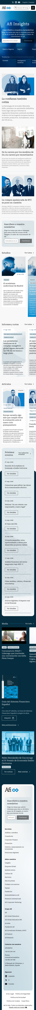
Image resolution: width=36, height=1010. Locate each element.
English (25, 2)
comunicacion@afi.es (12, 957)
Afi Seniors (8, 934)
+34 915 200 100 (10, 951)
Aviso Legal (10, 994)
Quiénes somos (10, 870)
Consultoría (9, 836)
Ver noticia (8, 772)
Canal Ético (25, 1001)
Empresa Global (10, 866)
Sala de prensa (10, 881)
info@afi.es (8, 948)
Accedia (7, 923)
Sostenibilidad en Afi (12, 895)
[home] (6, 7)
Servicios (8, 877)
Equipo (7, 888)
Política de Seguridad (22, 994)
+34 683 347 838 (10, 959)
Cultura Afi (8, 873)
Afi (6, 912)
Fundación (8, 891)
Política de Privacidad (18, 997)
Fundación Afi (9, 927)
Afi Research (9, 937)
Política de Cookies (13, 1001)
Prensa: (7, 955)
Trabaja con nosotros (12, 884)
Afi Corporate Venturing (13, 902)
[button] (32, 8)
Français (31, 2)
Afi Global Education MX (13, 919)
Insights (7, 863)
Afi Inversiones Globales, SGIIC (15, 930)
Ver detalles (11, 474)
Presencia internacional (13, 898)
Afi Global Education (12, 916)
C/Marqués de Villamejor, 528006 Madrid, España (14, 964)
